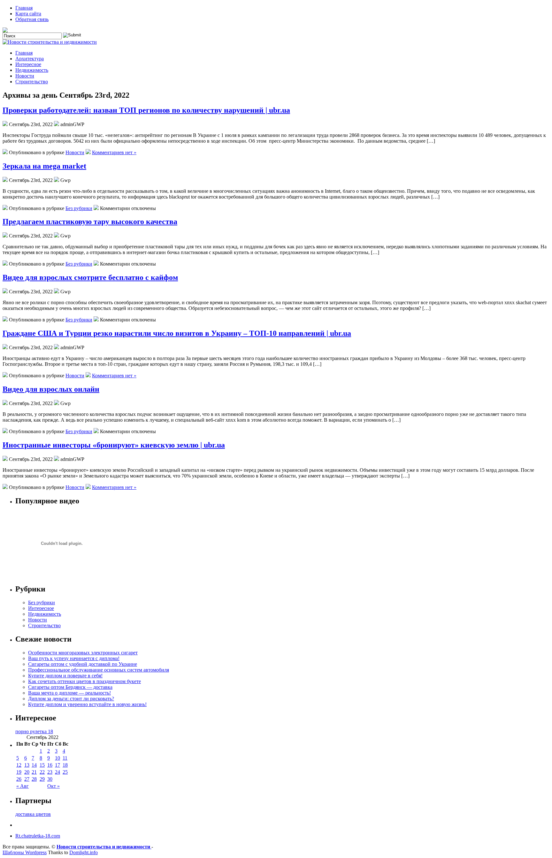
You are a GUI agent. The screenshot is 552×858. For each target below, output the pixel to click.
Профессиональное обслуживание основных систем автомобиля (98, 670)
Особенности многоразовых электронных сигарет (83, 652)
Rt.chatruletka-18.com (37, 836)
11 (65, 758)
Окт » (53, 786)
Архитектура (29, 58)
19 (18, 772)
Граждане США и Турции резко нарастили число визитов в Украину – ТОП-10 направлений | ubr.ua (177, 333)
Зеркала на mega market (44, 166)
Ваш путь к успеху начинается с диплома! (73, 658)
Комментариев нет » (114, 152)
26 (18, 779)
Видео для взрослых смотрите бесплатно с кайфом (90, 277)
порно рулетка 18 (34, 731)
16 (49, 765)
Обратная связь (32, 19)
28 (34, 779)
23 (49, 772)
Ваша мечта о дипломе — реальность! (69, 693)
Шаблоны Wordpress (25, 852)
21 (34, 772)
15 (42, 765)
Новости (24, 76)
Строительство (31, 81)
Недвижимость (31, 70)
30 (49, 779)
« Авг (22, 786)
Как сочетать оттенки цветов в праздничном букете (84, 681)
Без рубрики (78, 208)
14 (34, 765)
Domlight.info (83, 852)
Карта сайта (28, 13)
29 (42, 779)
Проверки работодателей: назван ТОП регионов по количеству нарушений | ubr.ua (146, 110)
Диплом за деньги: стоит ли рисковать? (71, 698)
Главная (24, 8)
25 (65, 772)
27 (26, 779)
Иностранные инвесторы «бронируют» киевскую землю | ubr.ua (114, 445)
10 (57, 758)
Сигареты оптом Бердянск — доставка (70, 687)
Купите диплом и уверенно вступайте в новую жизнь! (87, 704)
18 (65, 765)
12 (18, 765)
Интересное (28, 64)
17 (57, 765)
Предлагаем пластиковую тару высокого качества (90, 221)
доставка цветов (33, 814)
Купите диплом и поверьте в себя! (65, 675)
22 (42, 772)
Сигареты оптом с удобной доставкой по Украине (82, 664)
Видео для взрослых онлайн (51, 389)
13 (26, 765)
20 (26, 772)
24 (57, 772)
